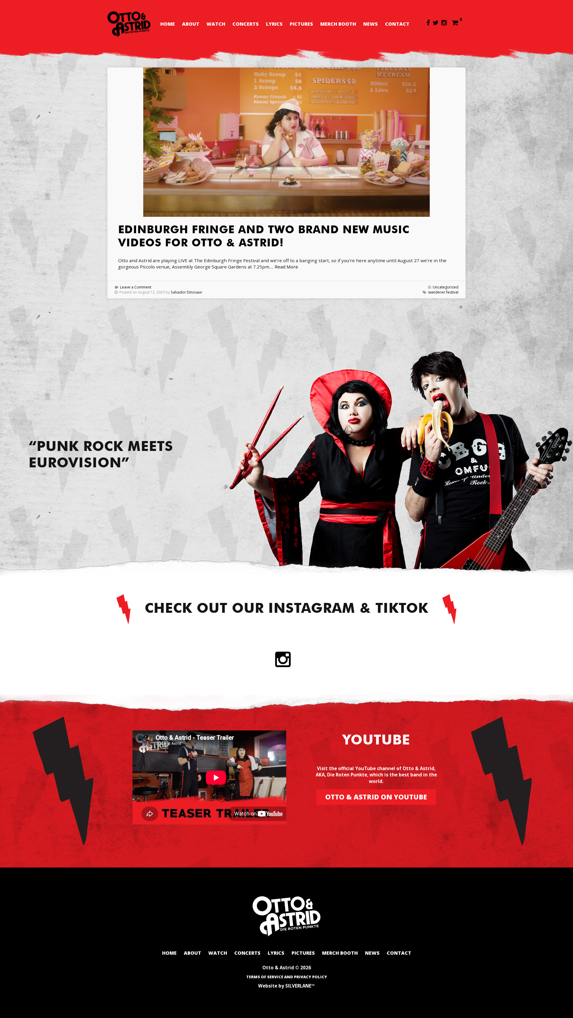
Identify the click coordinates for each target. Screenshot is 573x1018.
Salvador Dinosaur (186, 292)
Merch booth (338, 24)
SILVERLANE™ (300, 986)
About (190, 24)
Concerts (245, 24)
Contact (397, 24)
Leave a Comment (135, 287)
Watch (216, 24)
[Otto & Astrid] (128, 24)
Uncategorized (445, 287)
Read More (286, 267)
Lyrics (274, 24)
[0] (455, 22)
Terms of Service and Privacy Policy (286, 976)
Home (167, 24)
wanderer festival (443, 292)
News (370, 24)
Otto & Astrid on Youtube (376, 796)
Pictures (301, 24)
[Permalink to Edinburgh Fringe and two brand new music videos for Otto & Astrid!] (286, 142)
